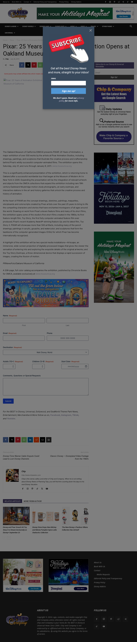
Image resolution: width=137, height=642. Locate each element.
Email (53, 78)
